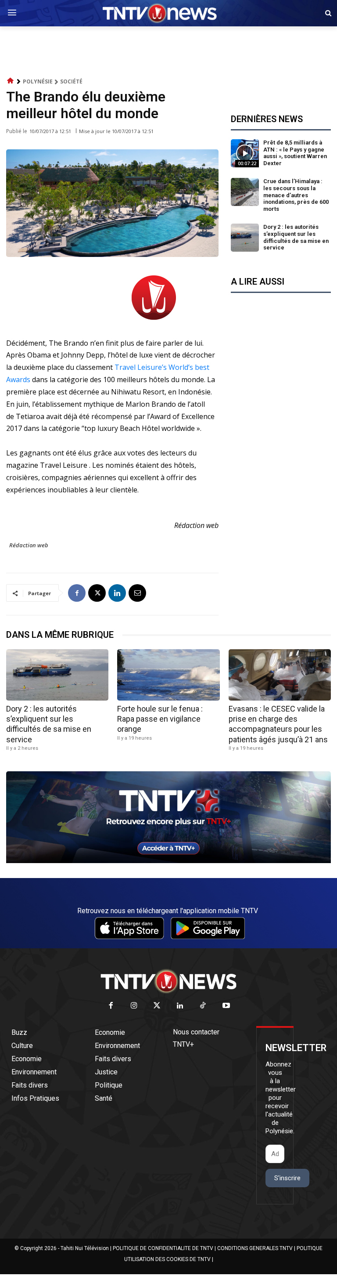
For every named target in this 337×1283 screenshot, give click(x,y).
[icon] (10, 81)
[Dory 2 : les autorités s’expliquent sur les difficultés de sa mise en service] (245, 238)
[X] (97, 593)
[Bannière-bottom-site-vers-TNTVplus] (168, 861)
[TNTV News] (168, 981)
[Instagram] (134, 1006)
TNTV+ (183, 1044)
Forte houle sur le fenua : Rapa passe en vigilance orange (160, 719)
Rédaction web (28, 545)
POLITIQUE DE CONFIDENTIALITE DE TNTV (163, 1248)
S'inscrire (287, 1178)
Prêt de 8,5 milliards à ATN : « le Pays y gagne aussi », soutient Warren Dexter (295, 152)
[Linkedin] (117, 593)
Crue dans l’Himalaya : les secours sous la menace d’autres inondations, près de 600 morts (296, 195)
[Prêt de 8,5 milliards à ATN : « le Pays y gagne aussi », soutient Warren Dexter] (245, 153)
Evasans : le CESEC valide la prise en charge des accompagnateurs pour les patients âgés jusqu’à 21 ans (278, 724)
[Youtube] (226, 1006)
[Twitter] (157, 1006)
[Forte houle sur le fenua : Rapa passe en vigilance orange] (168, 675)
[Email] (137, 593)
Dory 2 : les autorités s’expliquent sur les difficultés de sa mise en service (296, 237)
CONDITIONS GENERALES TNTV (255, 1248)
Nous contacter (196, 1032)
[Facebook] (77, 593)
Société (71, 81)
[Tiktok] (203, 1006)
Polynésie (38, 81)
